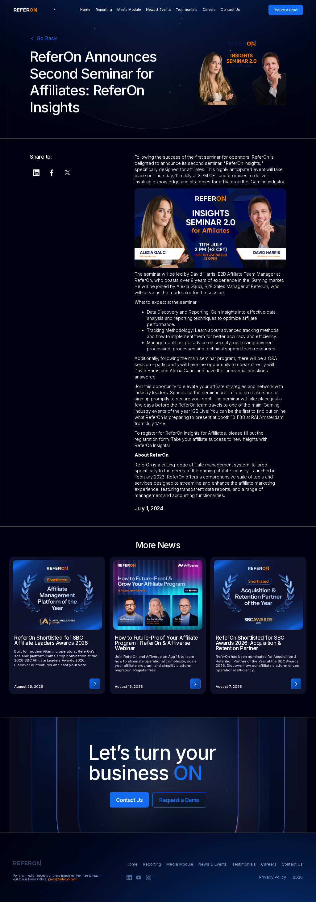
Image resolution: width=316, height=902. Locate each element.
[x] (67, 172)
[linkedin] (36, 172)
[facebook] (52, 172)
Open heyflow (230, 10)
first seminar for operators (222, 157)
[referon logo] (25, 10)
